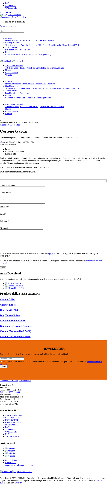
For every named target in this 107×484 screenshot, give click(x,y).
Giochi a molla (55, 45)
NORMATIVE (11, 425)
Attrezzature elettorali (14, 65)
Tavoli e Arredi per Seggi (30, 68)
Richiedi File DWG (15, 288)
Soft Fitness (27, 54)
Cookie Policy (11, 462)
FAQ (7, 3)
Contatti (8, 75)
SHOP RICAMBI (12, 436)
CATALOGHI (11, 8)
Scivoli (46, 45)
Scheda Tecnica (14, 283)
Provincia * (4, 207)
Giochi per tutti (28, 40)
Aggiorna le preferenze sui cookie (19, 465)
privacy (52, 254)
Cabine (16, 68)
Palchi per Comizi (48, 68)
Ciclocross (36, 54)
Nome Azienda (6, 192)
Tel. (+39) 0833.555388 (10, 392)
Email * (3, 214)
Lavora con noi (11, 72)
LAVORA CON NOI (14, 422)
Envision (18, 483)
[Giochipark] (11, 61)
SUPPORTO (10, 5)
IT (1, 12)
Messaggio (4, 228)
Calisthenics (10, 54)
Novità (8, 70)
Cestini (16, 50)
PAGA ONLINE (12, 418)
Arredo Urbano (6, 125)
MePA (8, 434)
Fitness (8, 52)
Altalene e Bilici (35, 45)
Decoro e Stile (40, 40)
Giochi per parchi (12, 43)
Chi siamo (51, 40)
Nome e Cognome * (8, 185)
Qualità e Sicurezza (13, 40)
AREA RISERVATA (14, 415)
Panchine (9, 50)
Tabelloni (9, 68)
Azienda (8, 38)
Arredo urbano (11, 47)
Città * (2, 199)
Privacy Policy (11, 460)
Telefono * (4, 221)
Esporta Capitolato (15, 286)
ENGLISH (8, 12)
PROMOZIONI (12, 420)
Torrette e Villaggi (12, 45)
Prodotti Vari (73, 45)
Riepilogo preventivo (8, 26)
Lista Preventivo (19, 17)
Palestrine (25, 45)
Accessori (60, 68)
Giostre (65, 45)
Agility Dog (46, 54)
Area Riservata (14, 15)
